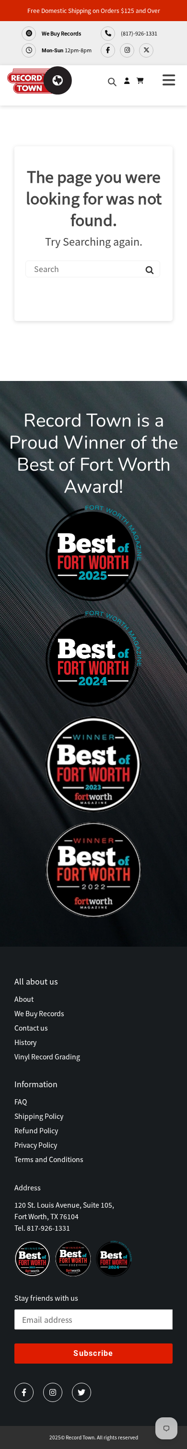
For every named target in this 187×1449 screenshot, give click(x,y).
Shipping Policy (38, 1116)
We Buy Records (61, 33)
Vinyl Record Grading (47, 1056)
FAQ (20, 1101)
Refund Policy (36, 1130)
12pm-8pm (67, 50)
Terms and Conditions (48, 1159)
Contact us (31, 1028)
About (24, 999)
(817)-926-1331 (138, 33)
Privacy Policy (35, 1145)
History (25, 1042)
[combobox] (92, 269)
